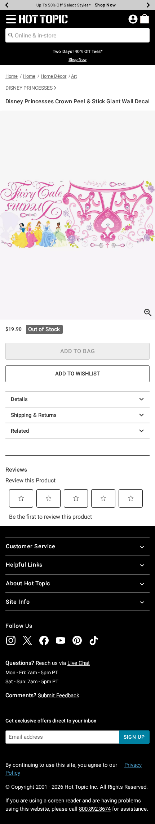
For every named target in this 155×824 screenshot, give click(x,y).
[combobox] (77, 35)
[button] (9, 19)
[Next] (148, 5)
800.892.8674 (95, 809)
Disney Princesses (29, 88)
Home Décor (53, 76)
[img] (10, 640)
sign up (134, 737)
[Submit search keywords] (10, 35)
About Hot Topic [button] (28, 583)
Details (19, 399)
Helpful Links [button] (24, 564)
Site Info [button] (18, 601)
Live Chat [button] (78, 663)
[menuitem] (144, 18)
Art (74, 76)
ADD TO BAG (77, 351)
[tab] (77, 215)
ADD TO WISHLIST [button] (77, 373)
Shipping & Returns (34, 415)
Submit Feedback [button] (58, 695)
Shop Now (105, 5)
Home (11, 76)
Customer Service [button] (31, 546)
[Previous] (7, 5)
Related (20, 431)
